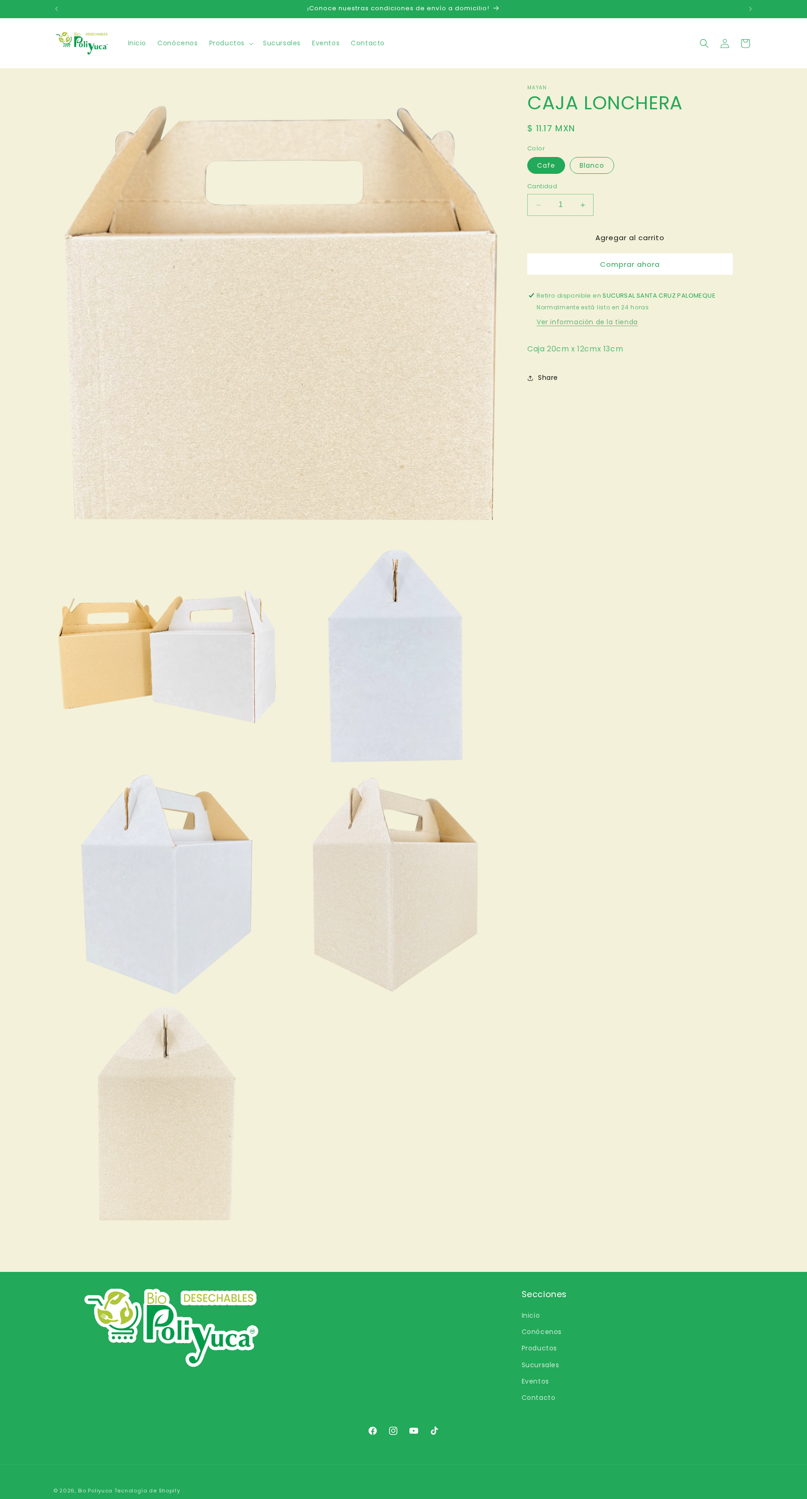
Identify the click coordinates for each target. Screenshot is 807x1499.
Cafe (546, 166)
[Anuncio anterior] (56, 9)
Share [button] (548, 377)
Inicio (531, 1315)
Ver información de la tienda (587, 322)
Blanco (592, 166)
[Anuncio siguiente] (750, 9)
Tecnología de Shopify (147, 1490)
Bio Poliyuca (95, 1490)
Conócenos (542, 1332)
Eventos (535, 1381)
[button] (230, 43)
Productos (539, 1348)
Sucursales (540, 1365)
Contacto (539, 1397)
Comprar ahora (630, 264)
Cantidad (542, 186)
